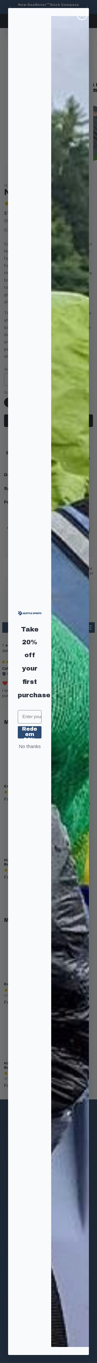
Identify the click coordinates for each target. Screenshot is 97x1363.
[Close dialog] (82, 15)
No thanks (30, 746)
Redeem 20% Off (29, 732)
